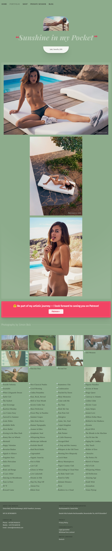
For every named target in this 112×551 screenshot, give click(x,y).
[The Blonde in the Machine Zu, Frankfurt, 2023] (97, 433)
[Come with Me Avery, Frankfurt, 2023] (70, 401)
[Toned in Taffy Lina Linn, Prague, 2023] (70, 478)
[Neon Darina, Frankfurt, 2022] (70, 486)
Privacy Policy (63, 523)
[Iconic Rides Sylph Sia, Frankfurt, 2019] (14, 421)
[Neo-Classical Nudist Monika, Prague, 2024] (42, 385)
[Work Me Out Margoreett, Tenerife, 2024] (70, 409)
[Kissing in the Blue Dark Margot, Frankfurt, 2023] (14, 433)
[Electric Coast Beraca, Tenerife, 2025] (97, 405)
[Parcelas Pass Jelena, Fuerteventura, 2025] (42, 369)
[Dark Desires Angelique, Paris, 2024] (70, 343)
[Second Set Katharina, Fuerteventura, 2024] (70, 369)
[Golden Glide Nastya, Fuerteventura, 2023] (97, 401)
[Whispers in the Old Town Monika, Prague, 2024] (70, 449)
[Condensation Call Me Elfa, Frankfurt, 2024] (70, 389)
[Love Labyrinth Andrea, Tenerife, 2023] (42, 474)
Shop (25, 4)
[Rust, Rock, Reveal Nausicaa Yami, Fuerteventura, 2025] (42, 397)
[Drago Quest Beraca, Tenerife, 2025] (97, 393)
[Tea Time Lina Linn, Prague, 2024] (70, 405)
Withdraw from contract (67, 532)
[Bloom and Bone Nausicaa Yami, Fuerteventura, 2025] (14, 343)
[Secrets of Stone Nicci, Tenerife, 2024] (97, 389)
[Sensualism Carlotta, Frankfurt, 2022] (97, 486)
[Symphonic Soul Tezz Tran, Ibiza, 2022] (42, 433)
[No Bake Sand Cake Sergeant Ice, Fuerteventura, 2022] (70, 474)
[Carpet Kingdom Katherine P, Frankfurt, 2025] (70, 425)
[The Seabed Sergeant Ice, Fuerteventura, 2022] (14, 401)
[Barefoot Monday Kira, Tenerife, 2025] (14, 409)
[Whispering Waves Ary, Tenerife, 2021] (42, 437)
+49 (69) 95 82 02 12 (14, 523)
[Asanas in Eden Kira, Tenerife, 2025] (42, 429)
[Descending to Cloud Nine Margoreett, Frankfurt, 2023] (70, 470)
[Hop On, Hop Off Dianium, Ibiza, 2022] (42, 482)
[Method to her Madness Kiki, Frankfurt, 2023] (97, 421)
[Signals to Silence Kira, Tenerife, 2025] (14, 454)
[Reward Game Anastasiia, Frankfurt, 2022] (14, 490)
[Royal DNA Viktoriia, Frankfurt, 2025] (97, 429)
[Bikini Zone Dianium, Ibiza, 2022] (42, 490)
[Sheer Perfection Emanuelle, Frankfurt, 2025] (42, 409)
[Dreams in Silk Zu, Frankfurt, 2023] (42, 478)
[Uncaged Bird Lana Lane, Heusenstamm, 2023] (70, 441)
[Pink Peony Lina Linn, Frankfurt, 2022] (70, 429)
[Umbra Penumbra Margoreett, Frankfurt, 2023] (42, 393)
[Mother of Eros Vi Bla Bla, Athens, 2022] (97, 449)
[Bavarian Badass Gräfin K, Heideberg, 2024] (14, 449)
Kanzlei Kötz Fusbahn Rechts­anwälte (71, 513)
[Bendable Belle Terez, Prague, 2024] (14, 425)
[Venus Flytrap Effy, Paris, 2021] (97, 490)
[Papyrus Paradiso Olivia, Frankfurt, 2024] (97, 385)
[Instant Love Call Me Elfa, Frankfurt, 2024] (97, 413)
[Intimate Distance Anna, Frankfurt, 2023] (70, 482)
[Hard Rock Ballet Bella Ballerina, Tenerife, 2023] (42, 449)
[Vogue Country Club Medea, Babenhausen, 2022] (70, 466)
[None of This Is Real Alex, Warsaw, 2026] (42, 359)
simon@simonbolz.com (15, 528)
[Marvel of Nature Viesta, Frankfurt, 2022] (97, 462)
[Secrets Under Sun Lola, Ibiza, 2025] (42, 405)
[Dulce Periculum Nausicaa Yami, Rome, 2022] (14, 462)
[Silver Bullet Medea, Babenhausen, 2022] (14, 429)
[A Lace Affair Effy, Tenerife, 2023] (14, 474)
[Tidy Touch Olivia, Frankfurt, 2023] (97, 445)
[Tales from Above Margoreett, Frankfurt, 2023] (42, 421)
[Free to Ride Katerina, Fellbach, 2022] (42, 462)
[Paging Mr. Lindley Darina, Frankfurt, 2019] (97, 441)
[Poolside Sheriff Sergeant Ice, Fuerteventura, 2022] (42, 445)
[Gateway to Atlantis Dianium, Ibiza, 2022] (97, 397)
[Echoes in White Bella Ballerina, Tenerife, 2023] (42, 470)
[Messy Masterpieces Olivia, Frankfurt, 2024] (70, 462)
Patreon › (56, 311)
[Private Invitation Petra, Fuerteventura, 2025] (70, 359)
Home (4, 4)
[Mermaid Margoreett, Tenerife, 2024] (14, 441)
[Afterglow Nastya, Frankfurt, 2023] (70, 417)
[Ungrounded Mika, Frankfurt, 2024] (42, 454)
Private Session (38, 4)
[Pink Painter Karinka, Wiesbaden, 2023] (70, 433)
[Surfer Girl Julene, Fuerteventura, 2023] (14, 397)
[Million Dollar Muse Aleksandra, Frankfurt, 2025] (97, 417)
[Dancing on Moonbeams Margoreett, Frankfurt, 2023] (14, 478)
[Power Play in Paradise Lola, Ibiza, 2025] (42, 413)
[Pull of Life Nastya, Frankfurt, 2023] (97, 466)
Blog (51, 4)
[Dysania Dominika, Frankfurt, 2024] (97, 425)
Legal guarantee (64, 530)
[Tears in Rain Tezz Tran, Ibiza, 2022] (14, 482)
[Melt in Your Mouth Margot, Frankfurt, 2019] (42, 401)
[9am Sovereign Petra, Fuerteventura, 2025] (14, 405)
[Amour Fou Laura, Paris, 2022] (42, 486)
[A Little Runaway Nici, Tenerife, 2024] (70, 437)
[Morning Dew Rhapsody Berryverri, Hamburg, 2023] (70, 454)
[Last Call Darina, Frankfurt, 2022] (42, 466)
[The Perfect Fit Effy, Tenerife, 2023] (97, 458)
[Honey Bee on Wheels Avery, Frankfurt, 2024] (14, 437)
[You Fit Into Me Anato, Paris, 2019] (97, 437)
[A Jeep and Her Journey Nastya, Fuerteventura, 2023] (70, 445)
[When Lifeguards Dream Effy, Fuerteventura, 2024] (14, 393)
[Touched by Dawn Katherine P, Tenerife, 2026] (70, 393)
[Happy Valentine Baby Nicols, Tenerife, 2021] (14, 445)
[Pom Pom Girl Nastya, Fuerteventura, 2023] (70, 413)
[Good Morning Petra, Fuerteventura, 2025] (42, 389)
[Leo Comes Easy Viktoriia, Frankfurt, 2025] (14, 413)
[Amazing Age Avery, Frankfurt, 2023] (97, 478)
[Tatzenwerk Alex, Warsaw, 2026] (97, 343)
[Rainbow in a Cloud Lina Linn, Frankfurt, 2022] (70, 490)
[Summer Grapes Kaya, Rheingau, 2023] (42, 417)
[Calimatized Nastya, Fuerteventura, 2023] (97, 375)
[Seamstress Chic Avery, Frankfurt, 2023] (70, 385)
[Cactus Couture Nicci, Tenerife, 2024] (14, 375)
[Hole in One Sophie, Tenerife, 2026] (42, 343)
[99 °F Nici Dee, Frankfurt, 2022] (14, 486)
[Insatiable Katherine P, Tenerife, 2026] (14, 389)
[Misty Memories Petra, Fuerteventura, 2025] (70, 397)
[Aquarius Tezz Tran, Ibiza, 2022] (14, 466)
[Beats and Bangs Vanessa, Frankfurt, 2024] (14, 470)
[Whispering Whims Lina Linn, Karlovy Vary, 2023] (97, 470)
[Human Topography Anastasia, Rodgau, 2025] (42, 425)
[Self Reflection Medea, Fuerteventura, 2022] (97, 474)
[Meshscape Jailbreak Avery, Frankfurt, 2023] (42, 441)
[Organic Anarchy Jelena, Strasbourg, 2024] (42, 458)
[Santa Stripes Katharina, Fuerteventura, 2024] (97, 409)
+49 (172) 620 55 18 (14, 525)
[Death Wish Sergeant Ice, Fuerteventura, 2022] (97, 482)
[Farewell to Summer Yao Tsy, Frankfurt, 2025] (14, 417)
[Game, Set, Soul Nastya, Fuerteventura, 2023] (70, 421)
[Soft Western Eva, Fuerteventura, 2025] (97, 353)
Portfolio (15, 4)
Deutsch (61, 539)
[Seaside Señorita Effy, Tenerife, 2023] (14, 385)
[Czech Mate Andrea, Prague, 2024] (70, 458)
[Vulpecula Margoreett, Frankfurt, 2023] (14, 359)
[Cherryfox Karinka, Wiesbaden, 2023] (97, 454)
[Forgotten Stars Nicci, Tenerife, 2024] (14, 458)
